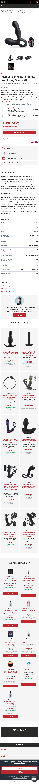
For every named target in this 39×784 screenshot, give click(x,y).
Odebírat (20, 772)
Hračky (9, 10)
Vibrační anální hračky (8, 292)
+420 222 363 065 (13, 311)
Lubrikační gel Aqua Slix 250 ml (17, 115)
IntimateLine (11, 107)
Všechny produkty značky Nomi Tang (20, 734)
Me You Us (11, 114)
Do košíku (10, 593)
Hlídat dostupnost (19, 132)
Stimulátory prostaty (29, 10)
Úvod (2, 10)
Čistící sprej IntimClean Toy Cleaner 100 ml (16, 109)
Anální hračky (17, 10)
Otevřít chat (19, 315)
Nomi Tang (4, 74)
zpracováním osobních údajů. (19, 778)
